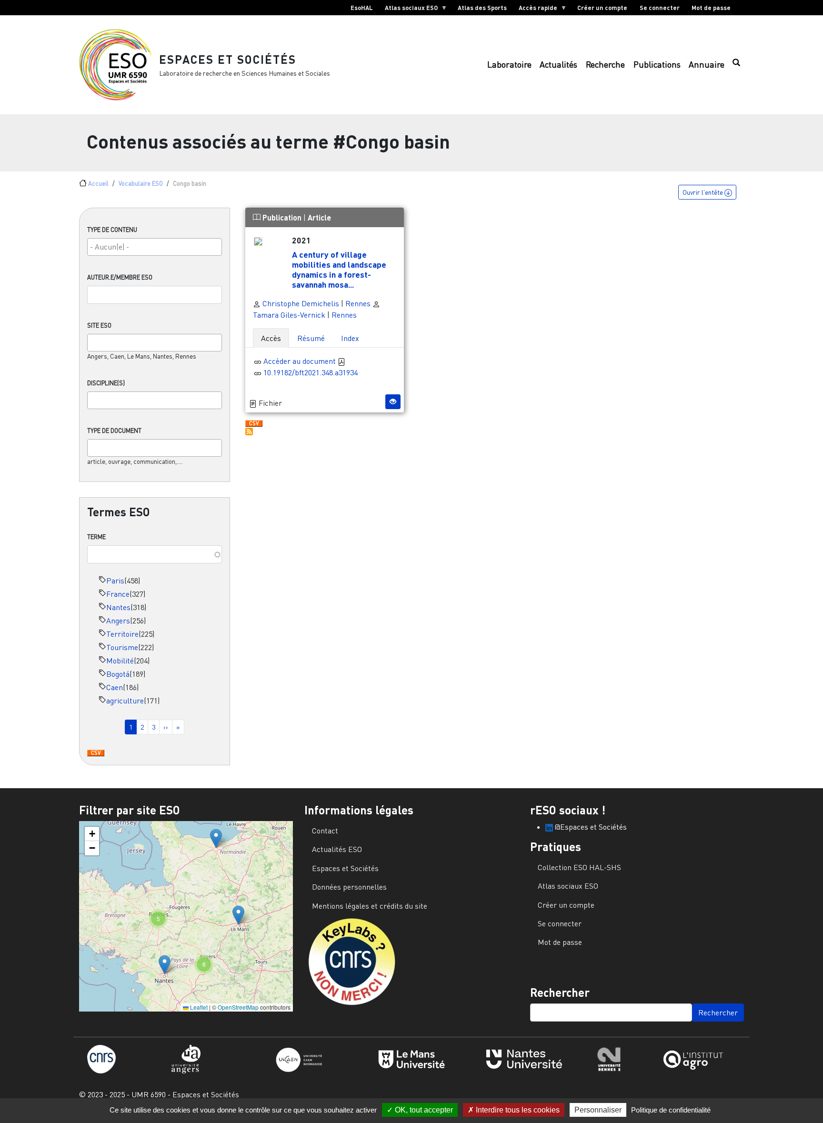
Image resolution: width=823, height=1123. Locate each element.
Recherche (605, 65)
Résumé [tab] (311, 338)
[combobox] (154, 247)
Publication (282, 217)
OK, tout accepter (423, 1110)
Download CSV (95, 753)
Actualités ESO (337, 849)
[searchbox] (154, 246)
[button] (216, 838)
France (118, 594)
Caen (114, 687)
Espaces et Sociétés (227, 59)
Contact (325, 830)
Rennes (358, 303)
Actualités (558, 65)
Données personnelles (349, 887)
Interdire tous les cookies (517, 1110)
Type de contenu (112, 229)
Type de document (114, 430)
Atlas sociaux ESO (408, 9)
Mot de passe (711, 7)
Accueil (98, 183)
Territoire (122, 634)
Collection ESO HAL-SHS (579, 867)
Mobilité (120, 660)
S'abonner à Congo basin (249, 431)
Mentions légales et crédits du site (369, 906)
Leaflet (198, 1007)
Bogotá (118, 674)
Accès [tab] (271, 338)
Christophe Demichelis (300, 303)
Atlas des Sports (482, 7)
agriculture (125, 700)
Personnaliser (598, 1110)
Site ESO (99, 325)
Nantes (118, 607)
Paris (115, 580)
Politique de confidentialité (671, 1110)
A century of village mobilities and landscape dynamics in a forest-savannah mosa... (339, 269)
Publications (657, 65)
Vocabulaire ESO (141, 183)
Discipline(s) (106, 383)
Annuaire (706, 65)
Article (319, 217)
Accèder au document (300, 361)
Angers (118, 620)
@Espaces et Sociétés (590, 827)
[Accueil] (119, 64)
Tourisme (122, 647)
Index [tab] (350, 338)
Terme (96, 537)
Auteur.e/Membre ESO (119, 277)
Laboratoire (509, 65)
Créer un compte (602, 7)
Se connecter (660, 7)
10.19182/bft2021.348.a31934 (310, 372)
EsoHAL (362, 7)
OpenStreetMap (238, 1007)
